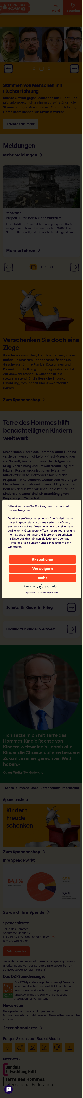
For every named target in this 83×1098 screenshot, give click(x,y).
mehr (42, 578)
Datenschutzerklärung (47, 592)
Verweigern (42, 568)
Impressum (30, 592)
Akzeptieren (42, 559)
